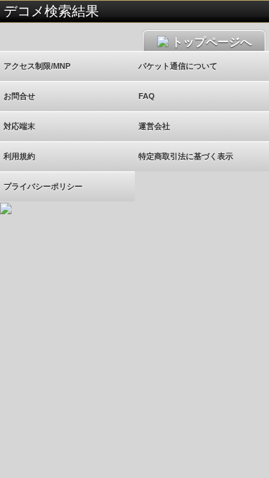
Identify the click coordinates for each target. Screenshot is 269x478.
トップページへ (210, 42)
